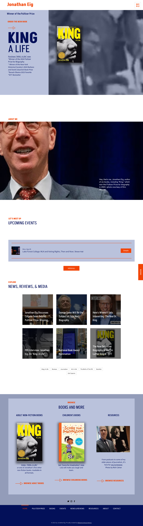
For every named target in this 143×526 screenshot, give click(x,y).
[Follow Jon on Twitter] (68, 501)
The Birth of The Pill (86, 369)
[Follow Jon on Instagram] (71, 501)
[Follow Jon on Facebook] (74, 501)
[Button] (15, 28)
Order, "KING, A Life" (29, 465)
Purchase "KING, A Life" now (19, 56)
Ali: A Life (74, 369)
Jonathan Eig (20, 4)
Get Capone (71, 373)
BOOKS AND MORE (71, 407)
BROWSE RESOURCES (114, 480)
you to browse (116, 465)
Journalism (64, 369)
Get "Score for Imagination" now (71, 465)
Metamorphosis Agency (85, 523)
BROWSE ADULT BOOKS (34, 483)
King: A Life (45, 369)
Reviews (54, 369)
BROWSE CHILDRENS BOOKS (75, 480)
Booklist (98, 369)
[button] (138, 5)
